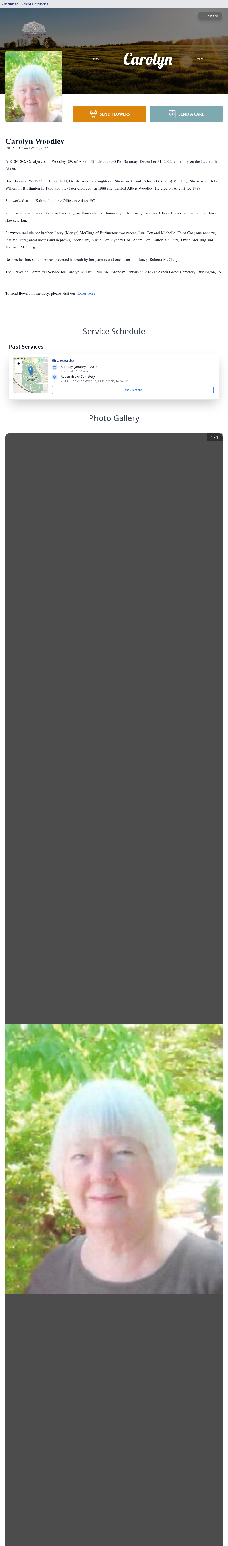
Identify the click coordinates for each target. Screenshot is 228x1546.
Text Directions (133, 390)
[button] (30, 370)
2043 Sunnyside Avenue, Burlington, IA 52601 (95, 381)
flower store (86, 293)
